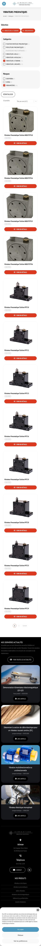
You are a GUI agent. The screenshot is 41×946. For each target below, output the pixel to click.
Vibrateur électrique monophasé (20, 807)
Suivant (25, 626)
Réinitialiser (8, 94)
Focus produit (16, 693)
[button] (38, 910)
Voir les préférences (20, 941)
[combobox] (25, 101)
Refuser (20, 935)
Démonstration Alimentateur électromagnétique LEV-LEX (20, 689)
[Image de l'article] (20, 674)
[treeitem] (20, 44)
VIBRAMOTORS (7, 138)
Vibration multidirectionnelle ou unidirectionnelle (20, 769)
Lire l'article (21, 699)
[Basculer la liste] (36, 101)
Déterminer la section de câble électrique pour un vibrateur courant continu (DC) (20, 729)
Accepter (20, 929)
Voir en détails (21, 143)
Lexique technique (16, 733)
